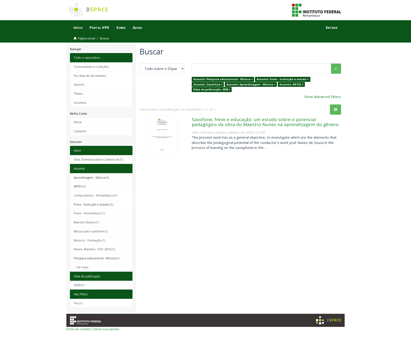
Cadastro (80, 131)
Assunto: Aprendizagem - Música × (250, 84)
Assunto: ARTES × (291, 84)
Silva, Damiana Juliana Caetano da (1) (98, 159)
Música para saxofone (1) (91, 231)
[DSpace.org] (328, 320)
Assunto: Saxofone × (207, 84)
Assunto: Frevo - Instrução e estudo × (283, 79)
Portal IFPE (99, 27)
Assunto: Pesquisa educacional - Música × (223, 79)
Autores (79, 84)
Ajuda (137, 27)
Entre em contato (78, 329)
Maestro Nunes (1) (86, 222)
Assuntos (80, 102)
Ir (336, 68)
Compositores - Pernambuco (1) (95, 195)
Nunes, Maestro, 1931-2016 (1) (94, 249)
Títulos (78, 93)
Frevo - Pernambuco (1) (89, 213)
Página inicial (86, 38)
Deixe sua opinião (106, 329)
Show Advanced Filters (322, 96)
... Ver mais (81, 267)
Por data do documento (90, 76)
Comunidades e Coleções (91, 67)
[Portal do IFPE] (316, 9)
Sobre (121, 27)
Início (78, 27)
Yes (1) (78, 303)
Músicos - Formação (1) (89, 240)
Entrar (78, 122)
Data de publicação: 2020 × (211, 89)
